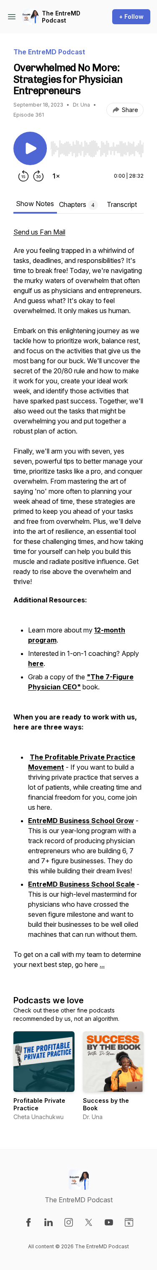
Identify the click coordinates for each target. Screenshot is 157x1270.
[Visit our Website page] (129, 1222)
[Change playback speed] (56, 176)
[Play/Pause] (30, 148)
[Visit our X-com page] (89, 1222)
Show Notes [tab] (35, 203)
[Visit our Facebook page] (28, 1222)
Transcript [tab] (122, 204)
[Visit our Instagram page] (68, 1222)
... (102, 964)
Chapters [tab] (77, 204)
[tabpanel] (78, 602)
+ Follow (131, 16)
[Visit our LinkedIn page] (48, 1222)
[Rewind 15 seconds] (23, 176)
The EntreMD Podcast (61, 17)
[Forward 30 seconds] (38, 176)
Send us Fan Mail (39, 232)
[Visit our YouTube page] (109, 1222)
